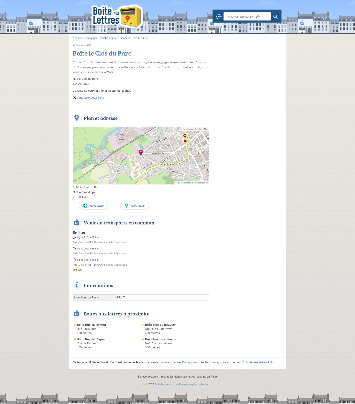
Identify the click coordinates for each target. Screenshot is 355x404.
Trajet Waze (96, 205)
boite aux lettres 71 (232, 362)
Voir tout (77, 269)
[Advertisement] (247, 71)
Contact (205, 384)
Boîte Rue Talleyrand (91, 324)
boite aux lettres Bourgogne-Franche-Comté (189, 362)
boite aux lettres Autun (260, 362)
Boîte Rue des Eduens (160, 339)
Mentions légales (188, 384)
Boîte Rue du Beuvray (160, 324)
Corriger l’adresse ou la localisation (191, 183)
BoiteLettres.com (165, 384)
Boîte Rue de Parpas (91, 339)
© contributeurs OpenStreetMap (194, 129)
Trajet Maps (137, 205)
